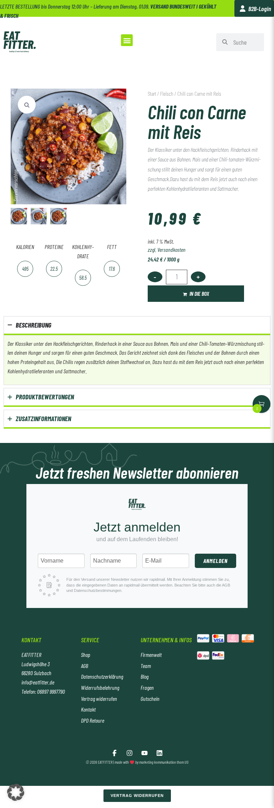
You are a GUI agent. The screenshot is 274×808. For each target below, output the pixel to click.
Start (152, 93)
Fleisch (166, 93)
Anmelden (215, 560)
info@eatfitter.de (37, 682)
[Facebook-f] (114, 753)
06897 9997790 (51, 691)
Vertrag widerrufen (137, 795)
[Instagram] (129, 753)
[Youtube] (144, 753)
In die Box (199, 293)
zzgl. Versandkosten (167, 249)
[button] (127, 40)
